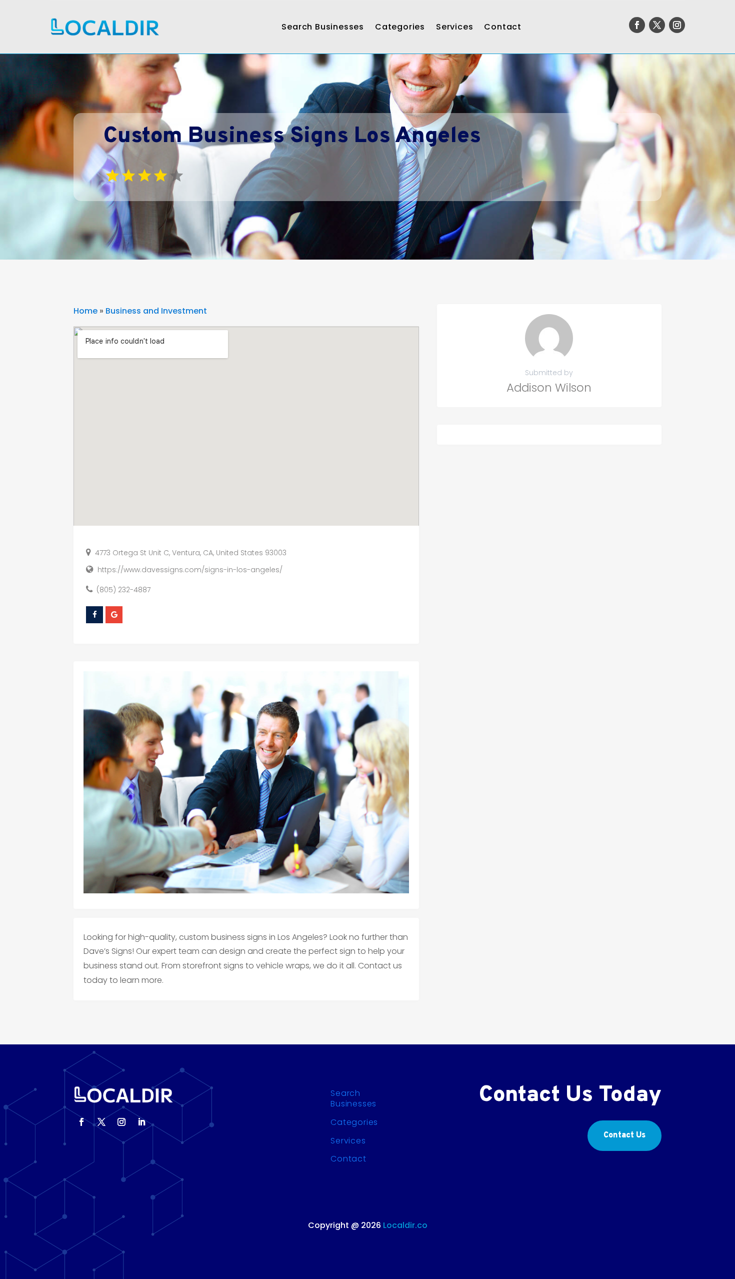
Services (454, 27)
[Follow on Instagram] (677, 25)
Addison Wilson (549, 388)
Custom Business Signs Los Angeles (292, 137)
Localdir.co (405, 1225)
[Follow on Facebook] (637, 25)
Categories (400, 27)
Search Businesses (323, 27)
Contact (503, 27)
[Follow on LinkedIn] (142, 1122)
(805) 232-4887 (123, 590)
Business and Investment (156, 311)
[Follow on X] (657, 25)
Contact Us (625, 1135)
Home (86, 311)
